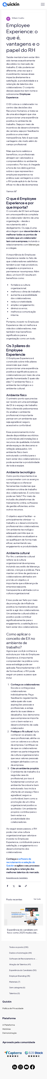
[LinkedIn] (14, 1067)
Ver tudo (37, 899)
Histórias (6, 1029)
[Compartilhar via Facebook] (7, 886)
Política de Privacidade (12, 1008)
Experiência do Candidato (17, 878)
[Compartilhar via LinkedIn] (20, 886)
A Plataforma (8, 1025)
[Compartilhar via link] (26, 886)
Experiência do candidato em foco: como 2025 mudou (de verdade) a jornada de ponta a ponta (23, 931)
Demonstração (9, 1033)
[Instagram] (20, 1067)
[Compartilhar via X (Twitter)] (13, 886)
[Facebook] (32, 1067)
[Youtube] (26, 1067)
